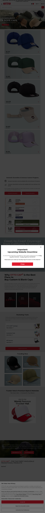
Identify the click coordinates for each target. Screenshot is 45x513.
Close (22, 264)
